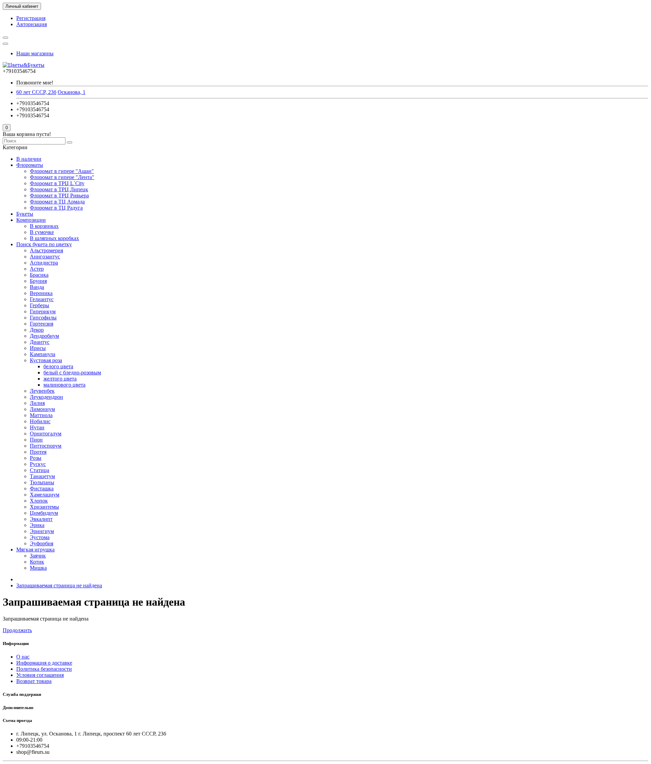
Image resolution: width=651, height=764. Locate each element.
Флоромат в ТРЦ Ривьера (59, 195)
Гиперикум (43, 311)
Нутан (37, 427)
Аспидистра (44, 263)
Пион (36, 440)
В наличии (28, 159)
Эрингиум (42, 531)
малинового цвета (64, 385)
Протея (38, 452)
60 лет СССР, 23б (36, 92)
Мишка (38, 568)
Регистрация (30, 18)
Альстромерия (46, 250)
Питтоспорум (45, 446)
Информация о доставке (44, 663)
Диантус (40, 342)
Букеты (24, 214)
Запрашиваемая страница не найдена (59, 585)
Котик (37, 562)
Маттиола (41, 415)
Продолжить (17, 630)
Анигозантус (45, 256)
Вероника (41, 293)
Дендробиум (44, 336)
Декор (37, 330)
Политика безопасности (44, 669)
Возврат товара (34, 681)
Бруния (38, 281)
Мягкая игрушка (35, 549)
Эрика (37, 525)
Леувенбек (42, 391)
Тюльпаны (42, 482)
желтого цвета (60, 378)
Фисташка (42, 488)
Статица (39, 470)
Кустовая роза (46, 360)
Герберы (39, 305)
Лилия (37, 403)
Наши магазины (35, 53)
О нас (22, 657)
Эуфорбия (41, 543)
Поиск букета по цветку (44, 244)
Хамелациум (44, 494)
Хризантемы (44, 507)
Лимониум (42, 409)
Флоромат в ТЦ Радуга (56, 208)
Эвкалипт (41, 519)
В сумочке (42, 232)
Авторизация (31, 24)
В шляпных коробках (54, 238)
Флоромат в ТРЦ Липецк (59, 189)
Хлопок (39, 501)
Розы (35, 458)
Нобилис (40, 421)
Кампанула (42, 354)
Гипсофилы (43, 317)
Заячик (38, 556)
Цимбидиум (44, 513)
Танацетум (42, 476)
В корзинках (44, 226)
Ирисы (38, 348)
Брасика (39, 275)
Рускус (38, 464)
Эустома (40, 537)
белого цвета (58, 366)
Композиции (31, 220)
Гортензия (41, 324)
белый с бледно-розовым (72, 372)
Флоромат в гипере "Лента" (62, 177)
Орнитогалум (45, 433)
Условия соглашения (40, 675)
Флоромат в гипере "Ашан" (62, 171)
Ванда (37, 287)
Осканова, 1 (71, 92)
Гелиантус (42, 299)
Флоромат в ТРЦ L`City (57, 183)
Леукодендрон (46, 397)
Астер (37, 269)
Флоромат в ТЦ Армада (57, 201)
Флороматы (29, 165)
